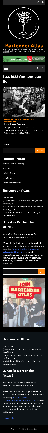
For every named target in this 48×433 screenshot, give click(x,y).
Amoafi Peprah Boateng (13, 163)
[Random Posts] (38, 2)
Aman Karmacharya (12, 182)
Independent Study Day (14, 251)
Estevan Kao (8, 168)
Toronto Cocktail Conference (25, 248)
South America (10, 121)
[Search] (41, 271)
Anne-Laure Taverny (14, 124)
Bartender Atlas (24, 45)
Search (6, 144)
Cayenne (18, 119)
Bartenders (8, 119)
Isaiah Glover (9, 173)
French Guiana (29, 119)
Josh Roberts (8, 177)
